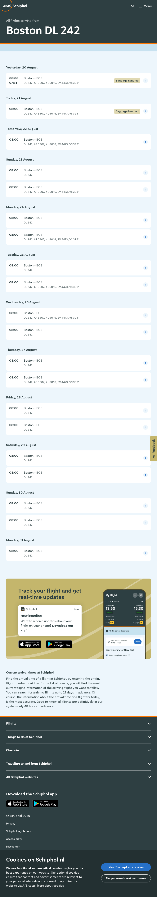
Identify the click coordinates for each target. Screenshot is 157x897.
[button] (153, 448)
